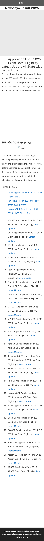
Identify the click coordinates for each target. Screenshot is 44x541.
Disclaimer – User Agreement (25, 534)
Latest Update (24, 278)
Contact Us (23, 537)
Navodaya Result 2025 (22, 8)
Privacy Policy (7, 534)
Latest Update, (15, 352)
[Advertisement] (22, 33)
